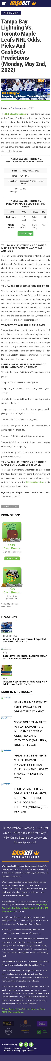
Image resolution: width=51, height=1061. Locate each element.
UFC (5, 653)
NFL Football (10, 636)
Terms (27, 1048)
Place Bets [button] (24, 233)
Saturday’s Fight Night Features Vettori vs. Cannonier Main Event (25, 657)
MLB (5, 678)
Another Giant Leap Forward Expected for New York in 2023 (24, 640)
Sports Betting (28, 1050)
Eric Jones (16, 108)
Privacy (34, 1048)
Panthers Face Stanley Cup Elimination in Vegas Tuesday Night (30, 706)
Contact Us (18, 1048)
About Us (7, 1048)
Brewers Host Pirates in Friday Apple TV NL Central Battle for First (25, 683)
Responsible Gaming (12, 1050)
